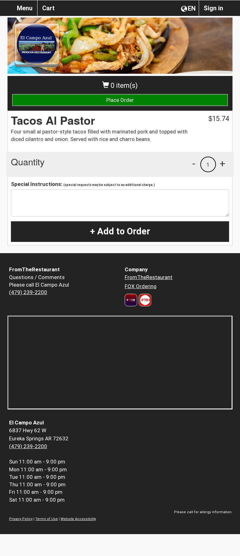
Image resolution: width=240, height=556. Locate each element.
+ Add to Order (120, 231)
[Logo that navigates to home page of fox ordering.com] (144, 300)
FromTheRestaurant (148, 277)
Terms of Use (46, 519)
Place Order (120, 100)
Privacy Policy (20, 519)
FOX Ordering (141, 286)
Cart (48, 8)
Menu (24, 8)
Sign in (213, 8)
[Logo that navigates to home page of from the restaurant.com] (131, 300)
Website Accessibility (78, 519)
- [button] (193, 163)
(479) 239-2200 (28, 292)
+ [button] (222, 163)
